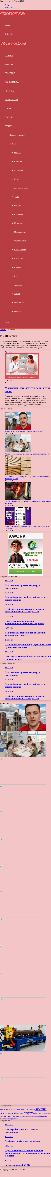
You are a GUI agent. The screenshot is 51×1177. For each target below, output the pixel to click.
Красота (9, 64)
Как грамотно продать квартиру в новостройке (24, 431)
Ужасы (17, 294)
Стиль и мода (12, 82)
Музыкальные (20, 232)
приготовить (19, 1116)
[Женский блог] (12, 15)
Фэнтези (17, 311)
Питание (9, 91)
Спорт (16, 276)
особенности (17, 1113)
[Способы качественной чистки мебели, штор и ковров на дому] (23, 890)
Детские (17, 179)
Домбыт (9, 117)
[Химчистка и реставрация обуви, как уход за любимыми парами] (23, 943)
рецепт (2, 1119)
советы (7, 1119)
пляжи (41, 1113)
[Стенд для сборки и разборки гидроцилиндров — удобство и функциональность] (23, 1077)
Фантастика (19, 302)
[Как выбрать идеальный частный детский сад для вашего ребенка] (23, 1024)
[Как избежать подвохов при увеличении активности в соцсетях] (18, 524)
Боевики (17, 153)
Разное (8, 126)
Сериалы (17, 267)
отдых (28, 1113)
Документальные (21, 188)
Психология (11, 100)
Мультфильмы (20, 241)
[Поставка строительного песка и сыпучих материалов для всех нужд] (23, 917)
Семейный (18, 258)
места (3, 1113)
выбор (2, 1109)
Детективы (18, 170)
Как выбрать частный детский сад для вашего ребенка (27, 454)
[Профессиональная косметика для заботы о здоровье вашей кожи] (23, 997)
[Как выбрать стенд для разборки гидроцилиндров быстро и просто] (23, 1050)
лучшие (40, 1109)
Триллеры (18, 285)
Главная (3, 330)
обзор (9, 1113)
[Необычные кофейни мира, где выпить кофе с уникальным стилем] (23, 863)
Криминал (18, 214)
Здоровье (10, 73)
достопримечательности (19, 1109)
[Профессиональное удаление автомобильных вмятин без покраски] (18, 499)
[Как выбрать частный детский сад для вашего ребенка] (18, 452)
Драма (16, 197)
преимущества (7, 1116)
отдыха (35, 1113)
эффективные (14, 1118)
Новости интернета (17, 135)
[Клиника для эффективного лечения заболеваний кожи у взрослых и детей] (23, 1104)
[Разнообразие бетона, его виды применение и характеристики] (23, 970)
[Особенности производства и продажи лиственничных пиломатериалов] (18, 474)
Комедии (17, 205)
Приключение (20, 250)
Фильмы (12, 144)
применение (35, 1116)
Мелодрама (18, 223)
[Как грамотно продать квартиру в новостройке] (18, 429)
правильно (47, 1113)
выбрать (7, 1109)
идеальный (32, 1109)
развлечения (43, 1116)
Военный (18, 161)
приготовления (27, 1116)
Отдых (8, 108)
